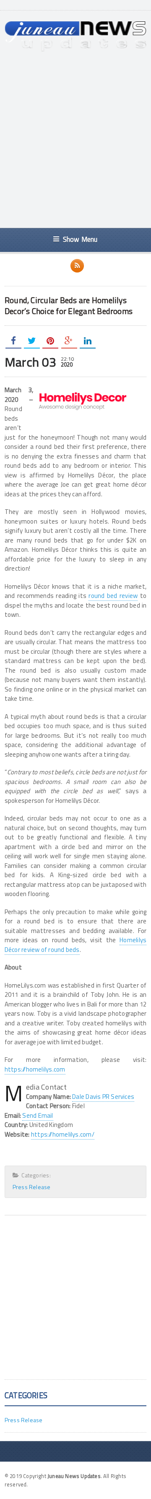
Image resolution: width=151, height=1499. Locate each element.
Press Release (32, 1186)
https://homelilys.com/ (62, 1134)
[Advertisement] (75, 139)
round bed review (113, 595)
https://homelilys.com (35, 1069)
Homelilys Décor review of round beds (75, 944)
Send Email (37, 1115)
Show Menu (80, 239)
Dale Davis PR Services (103, 1096)
